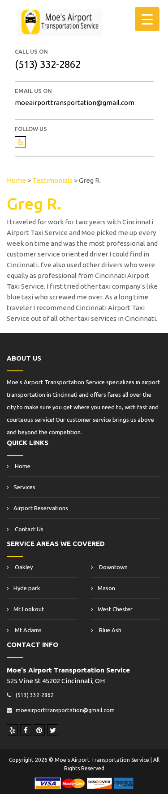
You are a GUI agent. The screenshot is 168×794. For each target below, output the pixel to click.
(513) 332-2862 (48, 64)
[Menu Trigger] (147, 19)
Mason (106, 588)
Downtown (113, 567)
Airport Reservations (40, 508)
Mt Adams (27, 630)
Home (21, 466)
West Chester (115, 609)
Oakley (23, 567)
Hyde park (26, 588)
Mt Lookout (28, 609)
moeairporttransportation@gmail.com (74, 102)
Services (24, 487)
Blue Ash (109, 630)
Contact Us (28, 529)
